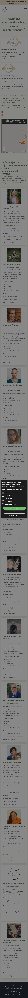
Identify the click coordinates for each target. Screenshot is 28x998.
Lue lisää (20, 489)
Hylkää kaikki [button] (14, 512)
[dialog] (14, 499)
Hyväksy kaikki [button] (14, 508)
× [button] (24, 481)
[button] (14, 515)
